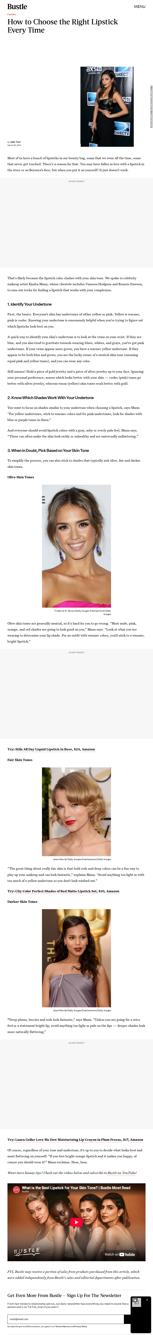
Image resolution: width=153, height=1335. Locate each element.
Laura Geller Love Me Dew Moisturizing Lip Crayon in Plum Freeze (68, 1139)
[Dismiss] (147, 1300)
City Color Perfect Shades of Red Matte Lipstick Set (56, 891)
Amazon (88, 749)
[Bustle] (17, 6)
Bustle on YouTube (121, 1173)
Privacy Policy (80, 1326)
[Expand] (135, 1300)
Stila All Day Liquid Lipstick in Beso (43, 749)
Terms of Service (62, 1326)
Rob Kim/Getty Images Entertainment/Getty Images (151, 106)
